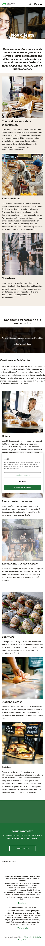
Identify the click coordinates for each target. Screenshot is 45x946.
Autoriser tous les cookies (22, 487)
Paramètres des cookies (22, 475)
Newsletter (22, 903)
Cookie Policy (37, 937)
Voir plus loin (23, 928)
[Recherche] (30, 4)
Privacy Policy (28, 937)
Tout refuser (23, 481)
